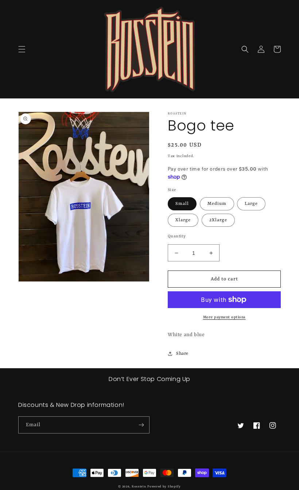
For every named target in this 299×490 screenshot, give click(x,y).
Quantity (177, 236)
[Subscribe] (141, 424)
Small (182, 203)
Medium (216, 203)
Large (251, 203)
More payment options (224, 317)
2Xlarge (218, 220)
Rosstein (139, 487)
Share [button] (182, 353)
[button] (22, 49)
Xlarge (183, 220)
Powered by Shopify (164, 487)
